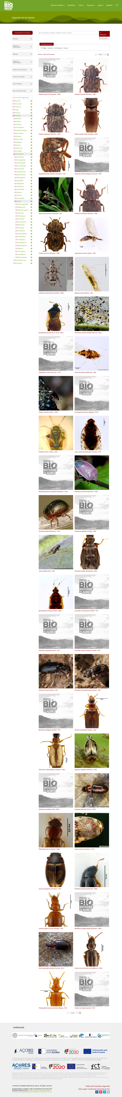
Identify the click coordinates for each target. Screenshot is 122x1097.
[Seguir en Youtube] (108, 1091)
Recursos (90, 5)
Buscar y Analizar (57, 5)
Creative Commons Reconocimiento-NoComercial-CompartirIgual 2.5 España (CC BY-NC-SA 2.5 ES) (31, 1091)
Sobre (81, 5)
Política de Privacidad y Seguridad (98, 1086)
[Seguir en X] (104, 1091)
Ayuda (100, 5)
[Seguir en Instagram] (100, 1091)
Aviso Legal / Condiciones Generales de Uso (94, 1089)
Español (109, 5)
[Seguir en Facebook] (96, 1091)
